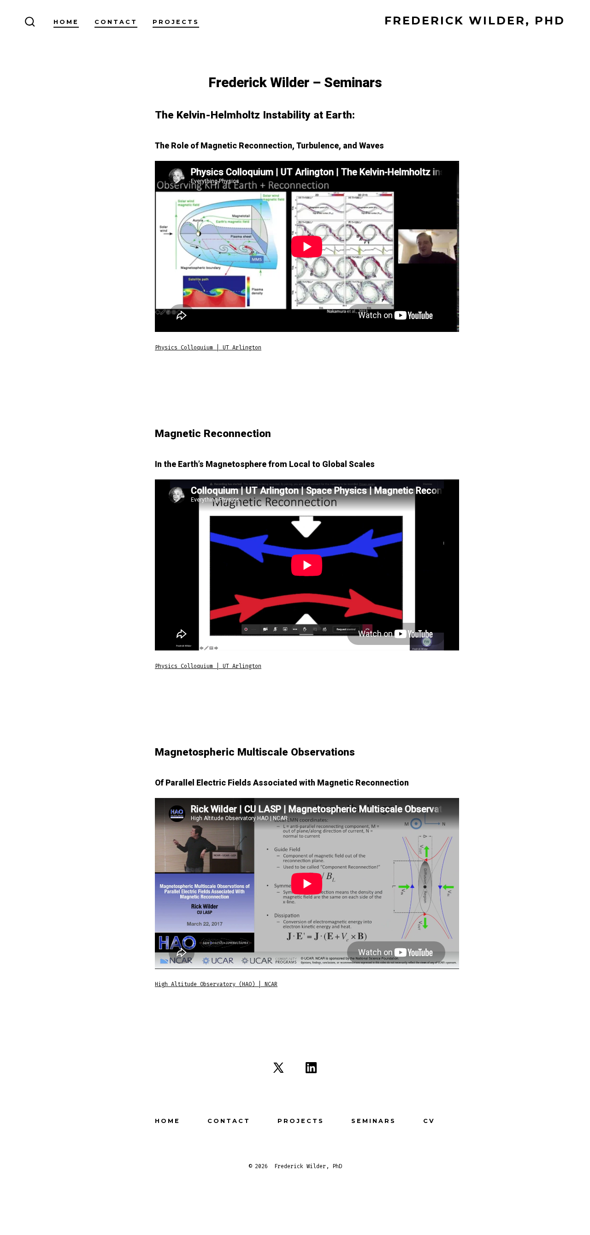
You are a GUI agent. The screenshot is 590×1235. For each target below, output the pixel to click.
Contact (115, 21)
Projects (176, 21)
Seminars (373, 1120)
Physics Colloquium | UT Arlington (208, 347)
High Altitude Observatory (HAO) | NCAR (216, 984)
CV (429, 1120)
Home (66, 21)
